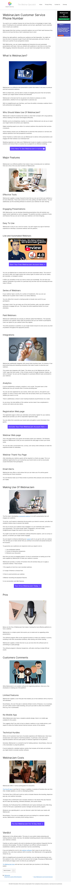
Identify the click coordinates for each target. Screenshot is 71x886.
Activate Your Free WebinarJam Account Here (27, 427)
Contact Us (57, 4)
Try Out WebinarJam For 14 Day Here (26, 824)
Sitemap (65, 4)
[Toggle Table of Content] (12, 870)
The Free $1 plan (7, 789)
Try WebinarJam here (9, 864)
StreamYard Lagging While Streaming (13, 876)
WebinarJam (7, 875)
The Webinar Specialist (27, 5)
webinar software (27, 850)
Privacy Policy (48, 4)
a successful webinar (24, 516)
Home (40, 4)
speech (29, 539)
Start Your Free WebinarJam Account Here (26, 264)
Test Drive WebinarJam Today (26, 586)
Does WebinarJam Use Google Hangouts (43, 876)
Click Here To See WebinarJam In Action (26, 149)
